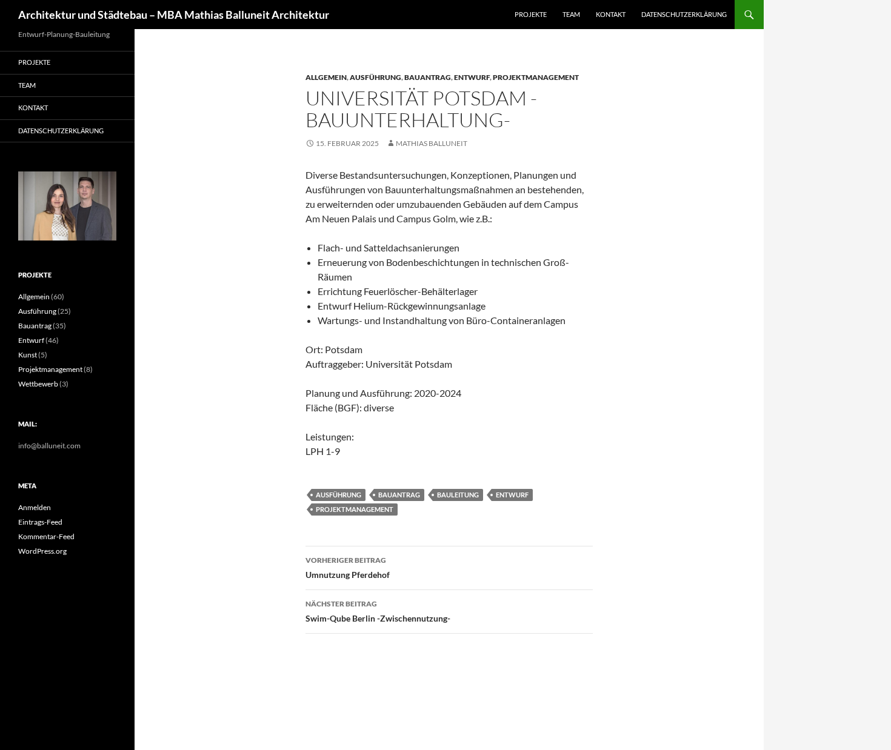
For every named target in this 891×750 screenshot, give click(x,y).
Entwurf (472, 77)
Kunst (27, 354)
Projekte (531, 14)
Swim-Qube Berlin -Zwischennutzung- (377, 611)
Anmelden (34, 507)
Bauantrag (427, 77)
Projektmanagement (536, 77)
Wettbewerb (38, 383)
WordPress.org (42, 551)
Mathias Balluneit (431, 143)
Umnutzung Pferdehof (347, 568)
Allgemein (326, 77)
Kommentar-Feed (46, 536)
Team (571, 14)
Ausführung (375, 77)
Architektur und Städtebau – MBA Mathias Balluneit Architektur (173, 14)
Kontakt (611, 14)
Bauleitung (458, 495)
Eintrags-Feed (40, 521)
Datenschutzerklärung (684, 14)
